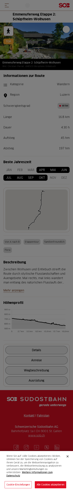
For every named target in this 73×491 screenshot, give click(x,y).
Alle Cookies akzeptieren (50, 484)
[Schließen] (67, 456)
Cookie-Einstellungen (18, 484)
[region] (36, 471)
